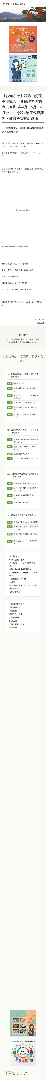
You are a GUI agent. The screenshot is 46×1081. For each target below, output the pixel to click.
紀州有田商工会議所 (16, 4)
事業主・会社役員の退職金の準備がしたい (26, 441)
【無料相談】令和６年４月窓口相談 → (23, 342)
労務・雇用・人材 (16, 624)
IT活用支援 (14, 617)
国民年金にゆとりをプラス (24, 502)
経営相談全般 (19, 383)
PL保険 (12, 582)
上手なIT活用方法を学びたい (25, 403)
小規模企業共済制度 (17, 579)
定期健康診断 (15, 607)
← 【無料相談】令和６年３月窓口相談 (23, 339)
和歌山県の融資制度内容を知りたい (26, 408)
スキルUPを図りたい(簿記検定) (26, 522)
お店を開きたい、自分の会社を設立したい (26, 397)
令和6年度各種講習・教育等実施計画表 (15, 246)
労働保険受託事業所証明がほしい (26, 535)
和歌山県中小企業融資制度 (20, 569)
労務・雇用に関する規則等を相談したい (26, 489)
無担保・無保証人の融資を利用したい (26, 416)
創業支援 (13, 621)
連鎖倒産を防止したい (22, 454)
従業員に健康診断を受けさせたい (26, 496)
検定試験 (13, 611)
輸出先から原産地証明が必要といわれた (26, 528)
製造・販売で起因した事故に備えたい (26, 448)
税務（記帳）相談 (16, 560)
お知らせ (40, 323)
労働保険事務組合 (16, 604)
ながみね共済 (15, 592)
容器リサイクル (15, 614)
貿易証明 (13, 627)
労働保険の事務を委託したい (25, 483)
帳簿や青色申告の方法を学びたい (26, 389)
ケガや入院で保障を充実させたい (26, 460)
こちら (38, 302)
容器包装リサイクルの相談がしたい (26, 542)
